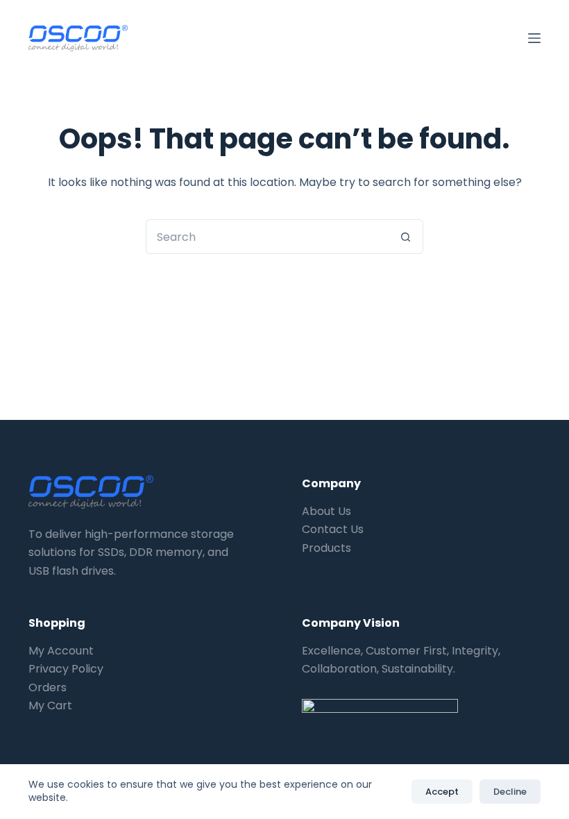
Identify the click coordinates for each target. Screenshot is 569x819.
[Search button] (406, 236)
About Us (326, 511)
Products (326, 548)
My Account (61, 651)
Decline (510, 791)
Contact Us (333, 529)
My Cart (50, 706)
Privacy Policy (65, 669)
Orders (47, 687)
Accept (442, 791)
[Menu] (534, 38)
